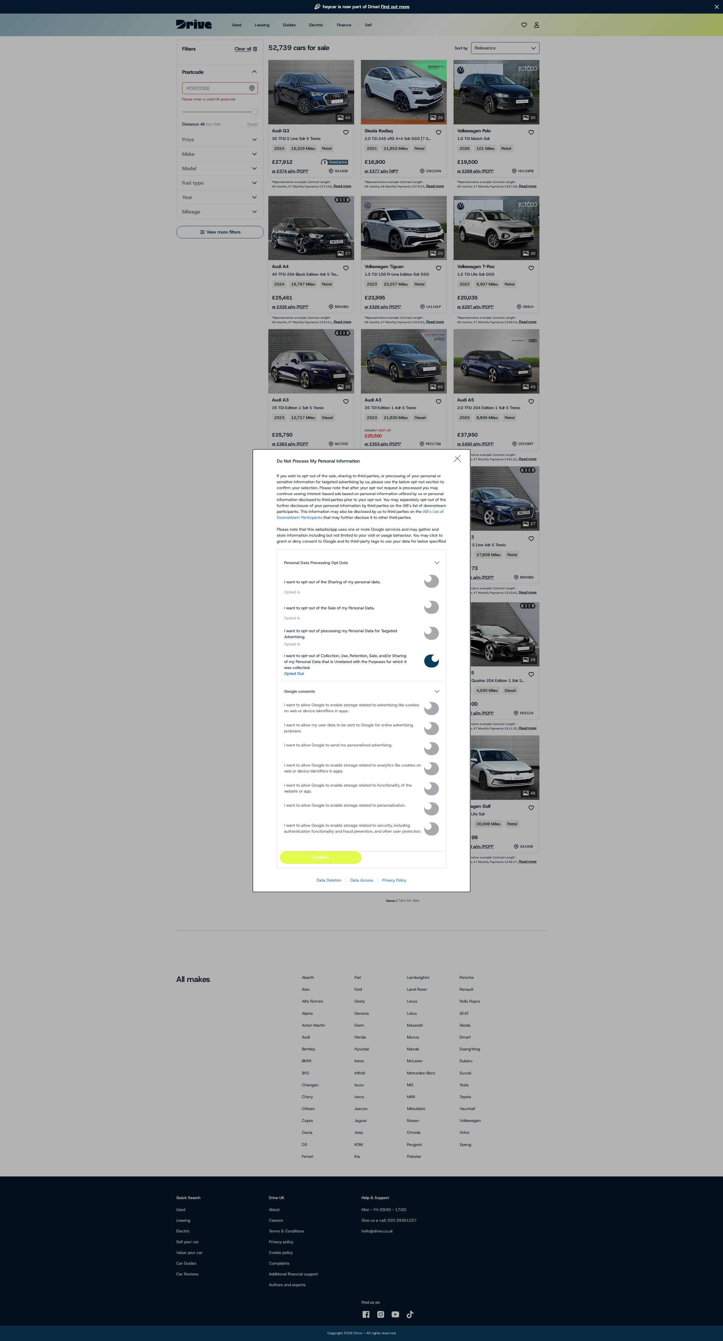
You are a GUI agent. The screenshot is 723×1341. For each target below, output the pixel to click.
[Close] (459, 461)
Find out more (395, 7)
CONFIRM (320, 857)
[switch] (431, 581)
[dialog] (361, 670)
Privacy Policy (394, 880)
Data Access (361, 880)
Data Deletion (329, 880)
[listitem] (361, 563)
